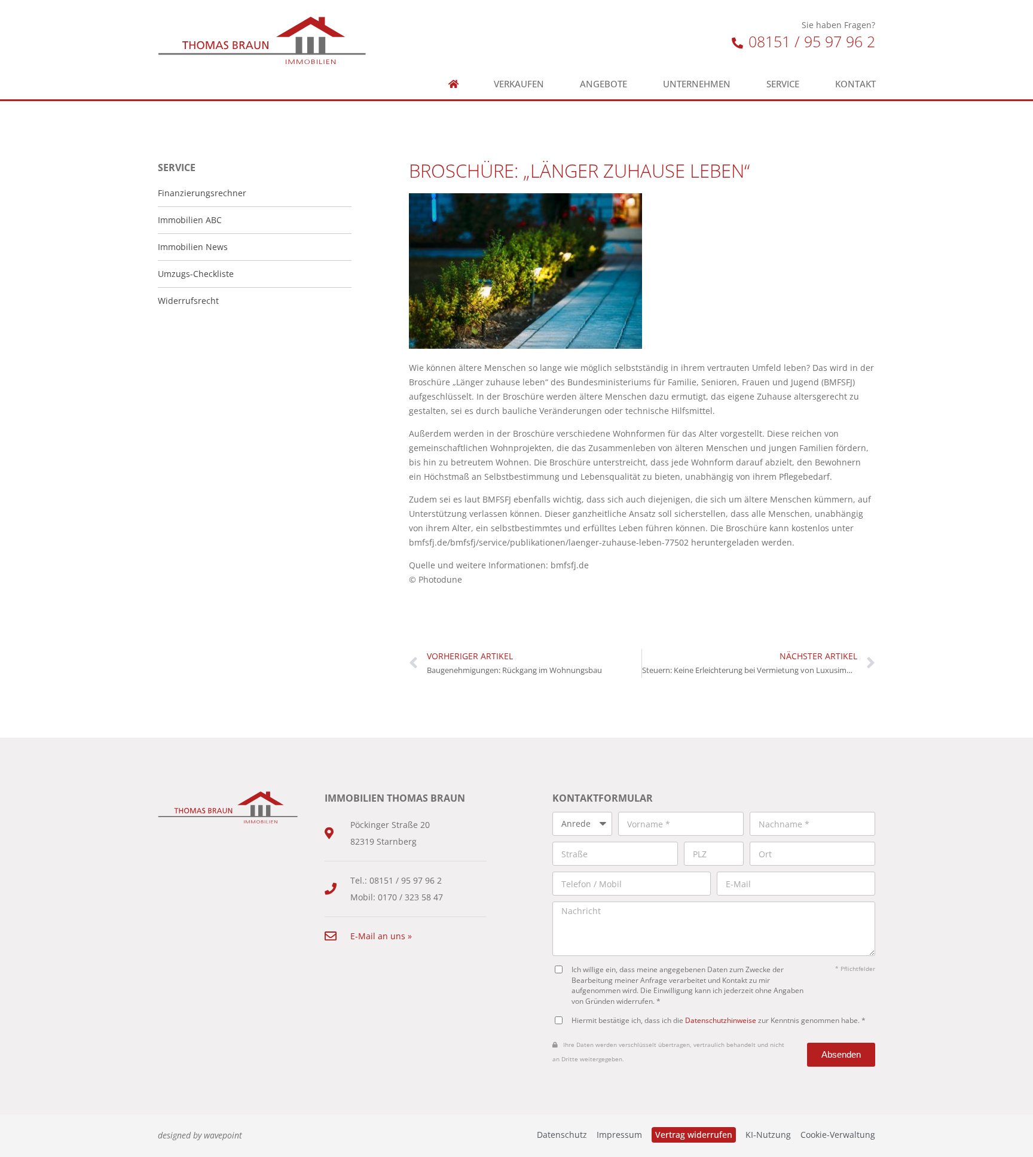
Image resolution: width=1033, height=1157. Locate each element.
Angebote (603, 84)
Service (782, 84)
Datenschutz (562, 1134)
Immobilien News (193, 246)
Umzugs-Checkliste (196, 273)
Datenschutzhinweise (720, 1020)
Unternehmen (697, 84)
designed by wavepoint (200, 1135)
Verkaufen (519, 84)
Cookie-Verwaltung (837, 1134)
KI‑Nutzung (768, 1134)
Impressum (619, 1134)
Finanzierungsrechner (202, 193)
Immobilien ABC (190, 220)
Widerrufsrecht (188, 300)
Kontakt (855, 84)
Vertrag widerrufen (693, 1134)
